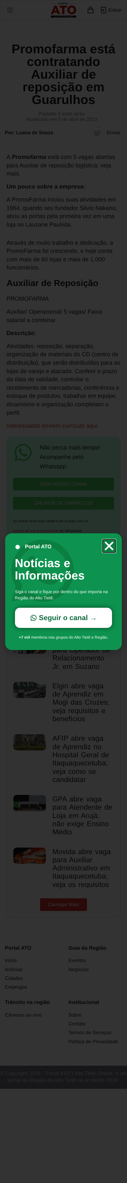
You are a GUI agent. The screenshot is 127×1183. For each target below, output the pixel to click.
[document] (63, 591)
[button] (109, 546)
